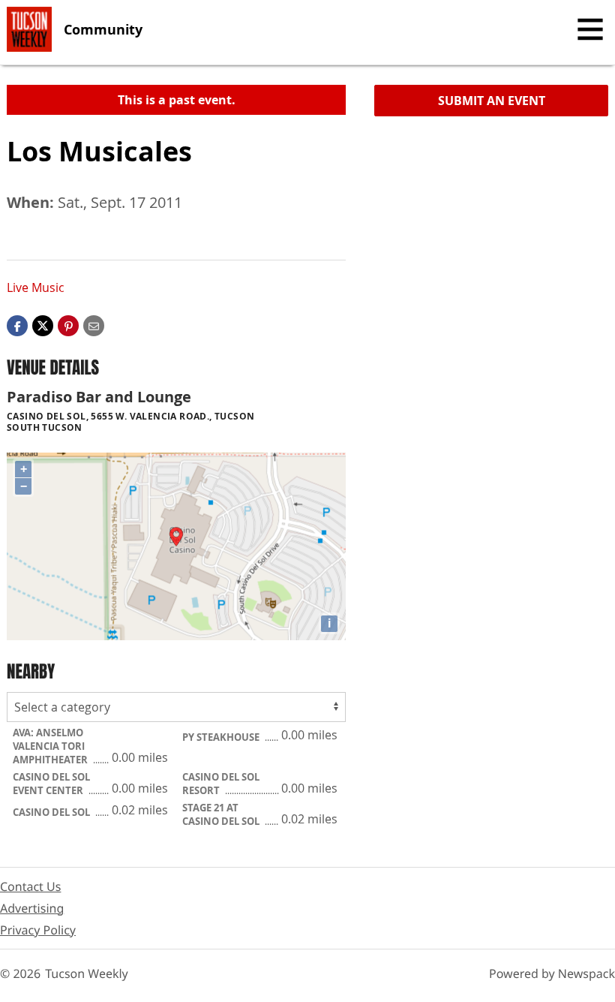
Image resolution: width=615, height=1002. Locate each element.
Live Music (35, 287)
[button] (68, 325)
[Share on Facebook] (17, 325)
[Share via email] (93, 325)
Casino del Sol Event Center (51, 783)
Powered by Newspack (552, 973)
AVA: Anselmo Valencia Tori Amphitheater (51, 746)
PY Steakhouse (222, 737)
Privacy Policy (38, 930)
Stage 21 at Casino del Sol (222, 814)
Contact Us (30, 886)
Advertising (32, 908)
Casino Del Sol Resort (221, 783)
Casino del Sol (52, 812)
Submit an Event (491, 100)
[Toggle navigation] (590, 29)
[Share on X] (42, 325)
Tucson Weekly (86, 973)
